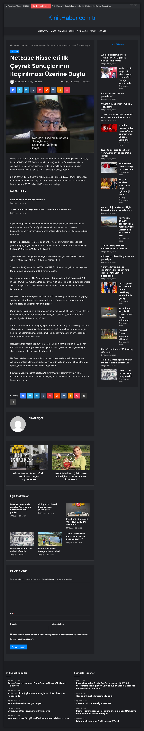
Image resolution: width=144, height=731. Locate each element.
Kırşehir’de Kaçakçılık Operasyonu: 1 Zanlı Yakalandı (77, 522)
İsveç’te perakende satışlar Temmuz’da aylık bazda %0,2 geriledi (20, 508)
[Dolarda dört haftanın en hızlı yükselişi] (22, 539)
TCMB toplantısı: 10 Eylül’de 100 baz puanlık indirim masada (40, 209)
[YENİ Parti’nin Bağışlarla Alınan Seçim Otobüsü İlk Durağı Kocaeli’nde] (109, 72)
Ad (12, 613)
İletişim (102, 31)
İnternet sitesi (58, 624)
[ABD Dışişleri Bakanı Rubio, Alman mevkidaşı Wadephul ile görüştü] (109, 287)
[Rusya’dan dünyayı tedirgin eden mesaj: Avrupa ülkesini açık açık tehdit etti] (109, 221)
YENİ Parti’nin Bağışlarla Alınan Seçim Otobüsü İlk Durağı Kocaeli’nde (125, 76)
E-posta (14, 624)
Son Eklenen (117, 44)
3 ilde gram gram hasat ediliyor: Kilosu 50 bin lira (114, 247)
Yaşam (93, 31)
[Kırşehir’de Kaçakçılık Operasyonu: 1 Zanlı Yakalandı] (78, 510)
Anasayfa (43, 31)
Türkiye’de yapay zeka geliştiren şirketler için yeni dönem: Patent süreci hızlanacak (115, 271)
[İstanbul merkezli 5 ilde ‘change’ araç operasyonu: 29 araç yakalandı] (109, 128)
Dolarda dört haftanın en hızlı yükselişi (21, 550)
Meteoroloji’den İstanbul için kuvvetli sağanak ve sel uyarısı (116, 209)
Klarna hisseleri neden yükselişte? (27, 199)
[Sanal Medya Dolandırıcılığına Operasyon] (109, 167)
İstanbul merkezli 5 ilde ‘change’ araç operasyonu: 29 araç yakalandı (126, 132)
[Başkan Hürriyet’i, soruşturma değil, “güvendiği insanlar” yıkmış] (109, 183)
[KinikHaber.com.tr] (72, 17)
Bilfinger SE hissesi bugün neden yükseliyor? (47, 507)
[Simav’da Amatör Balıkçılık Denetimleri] (50, 539)
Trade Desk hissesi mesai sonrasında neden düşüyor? (75, 536)
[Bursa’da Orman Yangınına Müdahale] (109, 334)
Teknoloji (82, 31)
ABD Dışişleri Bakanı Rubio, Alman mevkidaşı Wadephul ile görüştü (126, 291)
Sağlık (72, 31)
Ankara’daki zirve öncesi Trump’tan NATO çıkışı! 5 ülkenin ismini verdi (113, 57)
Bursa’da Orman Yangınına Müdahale (124, 335)
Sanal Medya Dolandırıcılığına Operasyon (126, 166)
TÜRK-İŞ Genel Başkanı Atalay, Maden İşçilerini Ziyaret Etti (116, 361)
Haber (53, 31)
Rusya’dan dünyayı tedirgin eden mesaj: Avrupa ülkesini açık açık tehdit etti (126, 226)
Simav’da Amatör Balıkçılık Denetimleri (49, 550)
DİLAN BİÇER (20, 82)
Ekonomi (62, 31)
